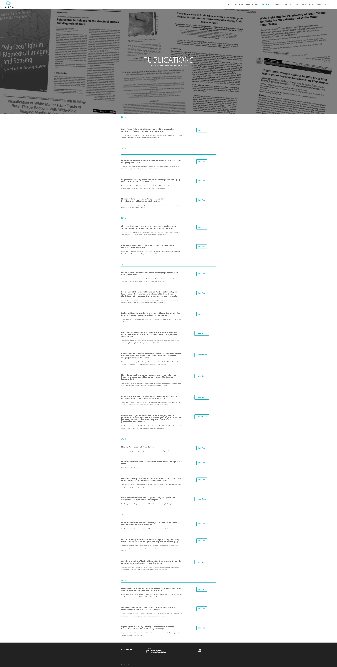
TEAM (296, 4)
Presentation (201, 333)
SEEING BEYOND (251, 4)
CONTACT (327, 4)
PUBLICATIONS (266, 4)
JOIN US (303, 4)
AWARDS (278, 4)
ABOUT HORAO (315, 4)
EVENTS (286, 4)
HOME (230, 4)
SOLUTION (239, 4)
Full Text (201, 130)
